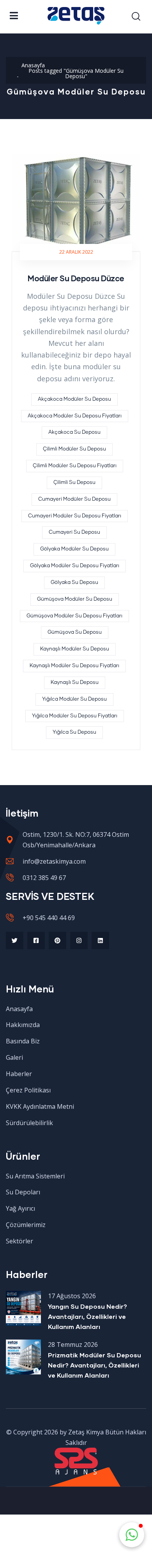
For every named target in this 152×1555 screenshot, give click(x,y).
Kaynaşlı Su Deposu (75, 682)
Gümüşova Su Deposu (75, 632)
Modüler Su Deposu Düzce (76, 278)
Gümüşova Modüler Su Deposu (74, 599)
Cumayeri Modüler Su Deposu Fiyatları (74, 516)
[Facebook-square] (36, 940)
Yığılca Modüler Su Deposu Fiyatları (74, 716)
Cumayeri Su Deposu (74, 532)
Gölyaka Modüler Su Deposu (74, 549)
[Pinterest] (57, 940)
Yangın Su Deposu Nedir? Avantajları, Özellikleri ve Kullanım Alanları (87, 1316)
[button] (131, 1534)
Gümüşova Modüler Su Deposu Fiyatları (74, 616)
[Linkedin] (100, 940)
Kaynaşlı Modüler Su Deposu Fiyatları (74, 665)
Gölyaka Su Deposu (74, 582)
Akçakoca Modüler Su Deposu (74, 399)
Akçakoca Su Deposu (74, 432)
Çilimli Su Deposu (74, 482)
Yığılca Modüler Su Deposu (74, 699)
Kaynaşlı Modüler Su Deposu (74, 649)
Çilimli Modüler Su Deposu (74, 449)
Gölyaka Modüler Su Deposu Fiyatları (74, 565)
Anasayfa (33, 65)
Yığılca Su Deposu (74, 732)
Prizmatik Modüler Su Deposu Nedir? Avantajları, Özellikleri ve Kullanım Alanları (94, 1365)
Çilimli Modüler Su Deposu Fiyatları (75, 465)
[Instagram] (79, 940)
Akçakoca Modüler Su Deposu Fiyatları (75, 416)
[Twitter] (14, 940)
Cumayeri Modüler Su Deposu (74, 499)
